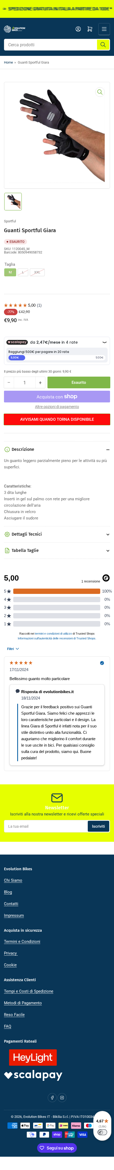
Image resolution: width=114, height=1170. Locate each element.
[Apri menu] (104, 29)
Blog (8, 892)
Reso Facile (14, 1014)
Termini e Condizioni (22, 941)
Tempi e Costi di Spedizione (28, 991)
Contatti (11, 903)
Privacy (11, 953)
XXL (37, 272)
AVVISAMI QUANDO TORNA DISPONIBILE (57, 419)
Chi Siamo (13, 880)
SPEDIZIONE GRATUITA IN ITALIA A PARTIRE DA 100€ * (55, 8)
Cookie (10, 965)
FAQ (7, 1026)
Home (8, 62)
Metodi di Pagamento (23, 1003)
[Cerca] (103, 44)
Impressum (14, 915)
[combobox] (57, 45)
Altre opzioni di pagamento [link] (57, 407)
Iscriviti (98, 826)
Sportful (10, 221)
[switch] (102, 1132)
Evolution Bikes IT (36, 1117)
